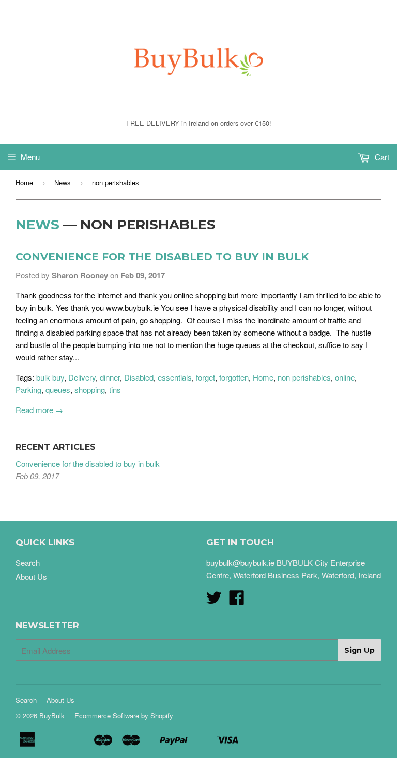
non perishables (304, 377)
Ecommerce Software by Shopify (123, 715)
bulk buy (50, 377)
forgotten (234, 377)
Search (28, 562)
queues (57, 389)
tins (115, 389)
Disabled (139, 377)
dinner (110, 377)
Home (24, 182)
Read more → (39, 409)
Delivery (82, 377)
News (62, 182)
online (345, 377)
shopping (89, 389)
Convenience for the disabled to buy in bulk (162, 256)
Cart (381, 156)
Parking (28, 389)
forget (205, 377)
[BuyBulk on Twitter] (214, 600)
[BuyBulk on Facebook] (237, 600)
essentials (175, 377)
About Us (31, 576)
